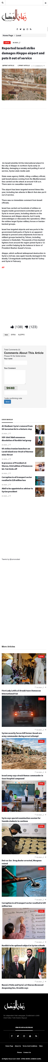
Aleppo (21, 334)
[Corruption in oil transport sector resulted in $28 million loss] (40, 485)
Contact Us (27, 1052)
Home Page (8, 35)
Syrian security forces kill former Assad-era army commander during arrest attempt (22, 735)
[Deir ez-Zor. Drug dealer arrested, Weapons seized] (24, 853)
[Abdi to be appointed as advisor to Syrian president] (40, 496)
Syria (13, 334)
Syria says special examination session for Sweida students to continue (21, 820)
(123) (32, 326)
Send (7, 402)
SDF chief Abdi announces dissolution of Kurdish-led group (16, 439)
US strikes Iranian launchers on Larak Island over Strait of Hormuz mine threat (17, 452)
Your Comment (10, 368)
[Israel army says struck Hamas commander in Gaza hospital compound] (24, 768)
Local (18, 35)
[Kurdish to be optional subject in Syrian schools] (24, 938)
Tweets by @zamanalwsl (11, 559)
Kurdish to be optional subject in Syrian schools (23, 945)
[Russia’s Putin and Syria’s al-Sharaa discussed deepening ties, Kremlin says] (24, 978)
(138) (18, 326)
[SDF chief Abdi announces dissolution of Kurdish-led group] (40, 445)
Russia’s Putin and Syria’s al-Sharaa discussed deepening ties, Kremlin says (22, 987)
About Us (18, 1046)
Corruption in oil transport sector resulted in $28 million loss (17, 479)
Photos (19, 1052)
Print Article (9, 65)
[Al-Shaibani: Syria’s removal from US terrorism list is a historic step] (40, 433)
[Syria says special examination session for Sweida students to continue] (24, 811)
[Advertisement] (24, 135)
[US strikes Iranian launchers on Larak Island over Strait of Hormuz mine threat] (40, 456)
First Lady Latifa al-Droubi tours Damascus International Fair (21, 693)
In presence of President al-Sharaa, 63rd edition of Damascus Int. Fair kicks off (17, 466)
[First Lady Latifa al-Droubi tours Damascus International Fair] (24, 684)
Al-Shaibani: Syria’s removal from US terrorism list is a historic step (17, 428)
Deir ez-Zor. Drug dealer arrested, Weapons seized (22, 862)
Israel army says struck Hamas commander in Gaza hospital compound (22, 777)
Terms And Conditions (30, 1046)
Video (41, 1046)
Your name (8, 358)
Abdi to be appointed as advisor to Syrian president (17, 490)
